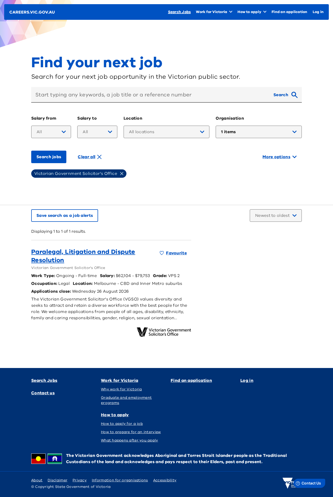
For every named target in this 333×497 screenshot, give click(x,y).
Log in (246, 380)
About (36, 480)
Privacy (80, 480)
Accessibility (165, 480)
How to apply (115, 415)
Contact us (43, 393)
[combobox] (150, 95)
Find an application (191, 380)
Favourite (176, 253)
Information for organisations (120, 480)
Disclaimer (57, 480)
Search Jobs (44, 380)
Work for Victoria (119, 380)
